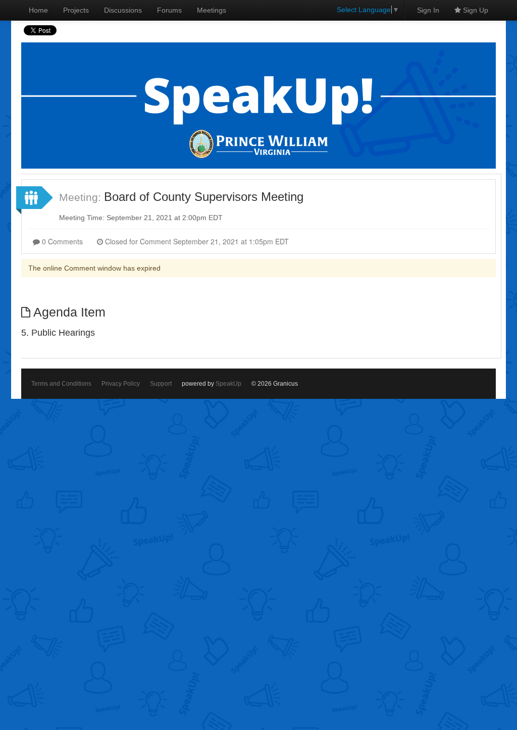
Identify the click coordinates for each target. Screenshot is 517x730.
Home (38, 10)
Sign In (428, 10)
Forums (169, 10)
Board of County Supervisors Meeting (203, 196)
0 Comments (61, 241)
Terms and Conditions (61, 383)
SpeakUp (228, 383)
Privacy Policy (120, 383)
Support (161, 383)
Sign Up (474, 10)
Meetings (211, 10)
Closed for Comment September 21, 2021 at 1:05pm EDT (196, 241)
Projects (76, 10)
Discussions (123, 10)
